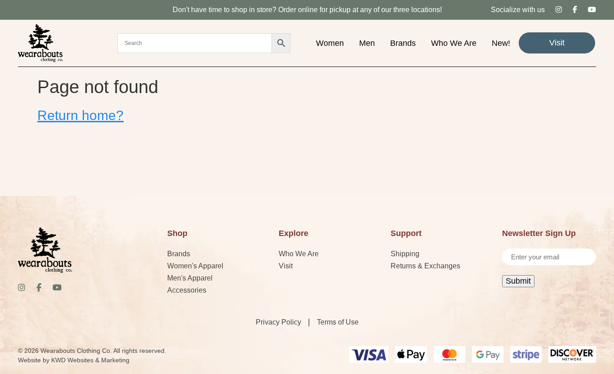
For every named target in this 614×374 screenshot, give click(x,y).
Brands (403, 43)
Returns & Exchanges (425, 266)
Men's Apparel (190, 278)
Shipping (405, 254)
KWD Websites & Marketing (90, 360)
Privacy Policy (278, 322)
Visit (557, 42)
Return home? (80, 115)
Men (367, 43)
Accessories (186, 290)
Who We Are (453, 43)
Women (330, 43)
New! (501, 43)
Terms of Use (338, 322)
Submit (518, 280)
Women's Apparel (195, 266)
